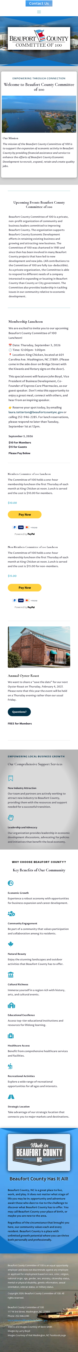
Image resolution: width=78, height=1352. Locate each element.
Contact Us (39, 3)
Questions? (19, 712)
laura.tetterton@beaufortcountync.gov (36, 412)
